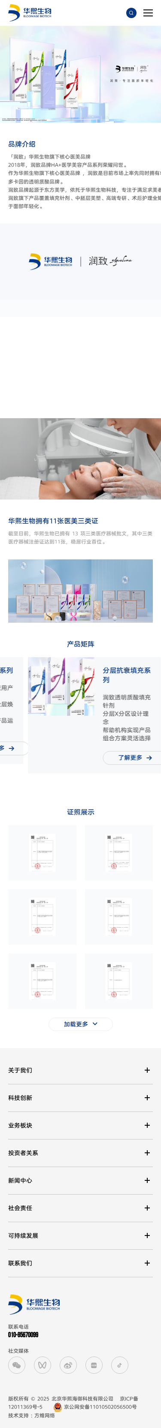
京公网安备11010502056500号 (99, 1407)
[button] (6, 712)
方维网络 (44, 1415)
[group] (94, 715)
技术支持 (18, 1415)
